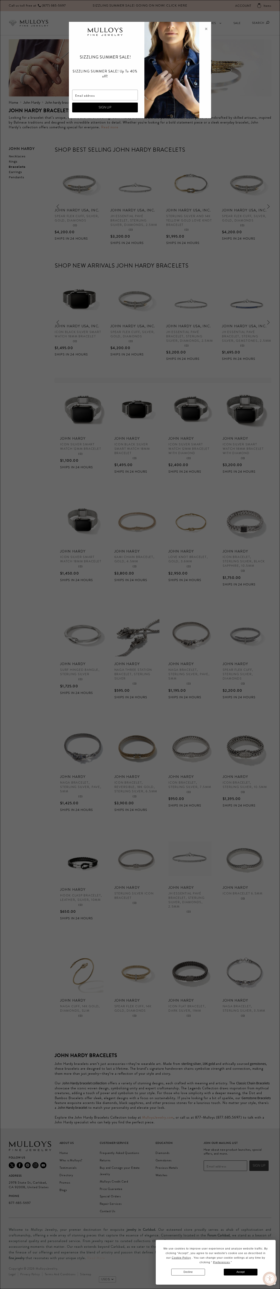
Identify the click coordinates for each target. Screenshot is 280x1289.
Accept (240, 1272)
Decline (188, 1272)
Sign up (105, 107)
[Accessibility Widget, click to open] (270, 1279)
